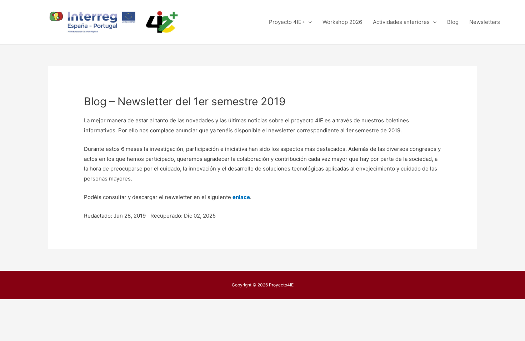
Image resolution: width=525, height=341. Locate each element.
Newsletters (484, 22)
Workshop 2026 (342, 22)
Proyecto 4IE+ (287, 22)
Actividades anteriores (401, 22)
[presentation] (308, 22)
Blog (453, 22)
